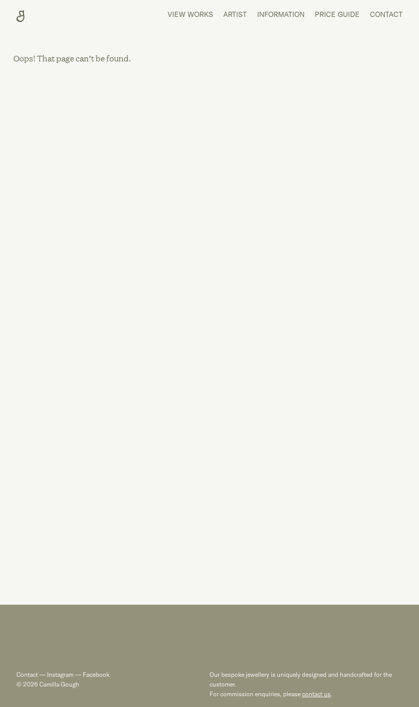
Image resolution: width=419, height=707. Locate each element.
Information (281, 14)
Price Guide (337, 14)
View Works (190, 14)
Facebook (95, 674)
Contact (386, 14)
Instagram (60, 674)
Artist (235, 14)
